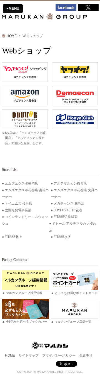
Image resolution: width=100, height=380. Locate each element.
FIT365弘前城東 (66, 217)
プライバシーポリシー (59, 355)
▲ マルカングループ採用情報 (22, 293)
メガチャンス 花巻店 (69, 203)
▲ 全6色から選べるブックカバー (24, 321)
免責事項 (85, 355)
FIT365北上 (13, 237)
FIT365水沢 (62, 237)
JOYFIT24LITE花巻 (68, 210)
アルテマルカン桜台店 (70, 183)
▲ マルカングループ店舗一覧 (71, 321)
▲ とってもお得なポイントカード (74, 293)
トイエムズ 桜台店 (18, 203)
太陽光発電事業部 (18, 210)
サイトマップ (29, 355)
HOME (12, 36)
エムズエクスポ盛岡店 (21, 183)
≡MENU (12, 8)
